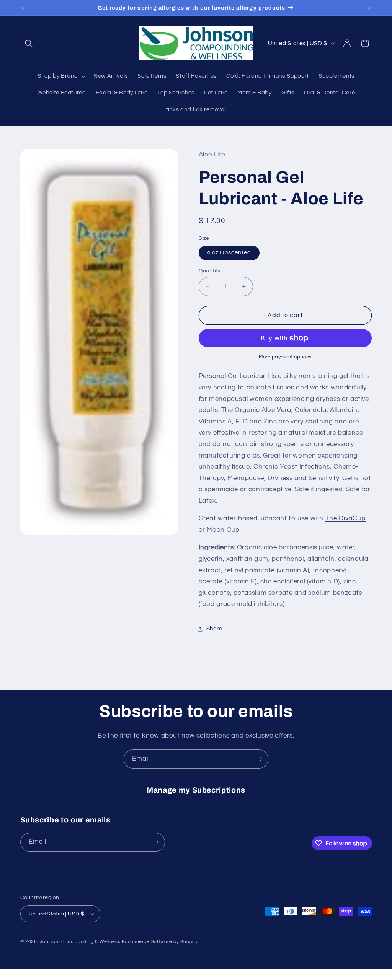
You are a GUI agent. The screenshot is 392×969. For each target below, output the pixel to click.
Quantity (210, 271)
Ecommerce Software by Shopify (160, 942)
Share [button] (214, 629)
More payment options (285, 357)
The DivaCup (345, 518)
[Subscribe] (259, 758)
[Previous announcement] (22, 7)
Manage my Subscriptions (196, 790)
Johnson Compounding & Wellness (80, 942)
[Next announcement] (369, 7)
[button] (29, 43)
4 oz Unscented (229, 253)
